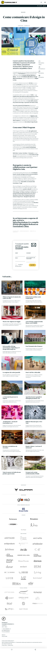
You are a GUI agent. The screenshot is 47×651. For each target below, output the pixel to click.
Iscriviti (32, 265)
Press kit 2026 (4, 636)
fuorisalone (41, 73)
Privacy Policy (4, 645)
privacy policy (18, 266)
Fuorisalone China (41, 63)
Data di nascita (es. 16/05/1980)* (30, 258)
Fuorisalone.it (42, 68)
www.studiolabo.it (6, 631)
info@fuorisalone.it (21, 222)
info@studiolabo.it (6, 630)
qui (21, 183)
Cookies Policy (10, 645)
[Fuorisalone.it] (9, 2)
